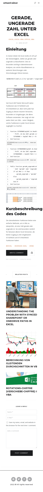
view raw (33, 142)
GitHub (9, 144)
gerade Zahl (21, 246)
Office (27, 39)
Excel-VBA (19, 39)
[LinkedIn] (29, 479)
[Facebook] (13, 479)
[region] (21, 135)
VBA (32, 39)
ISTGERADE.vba (12, 142)
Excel (11, 39)
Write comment (17, 253)
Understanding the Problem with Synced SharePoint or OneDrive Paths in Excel (21, 318)
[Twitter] (19, 479)
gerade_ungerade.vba (14, 187)
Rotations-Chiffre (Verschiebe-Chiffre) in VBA (22, 391)
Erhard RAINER (10, 3)
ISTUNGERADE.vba (13, 160)
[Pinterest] (24, 479)
